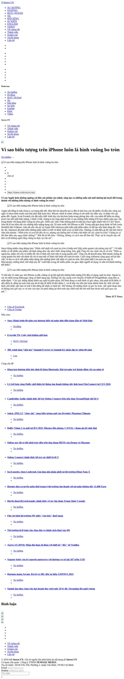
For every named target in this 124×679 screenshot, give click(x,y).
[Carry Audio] (2, 616)
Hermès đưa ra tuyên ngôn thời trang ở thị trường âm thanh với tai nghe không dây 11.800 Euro (56, 486)
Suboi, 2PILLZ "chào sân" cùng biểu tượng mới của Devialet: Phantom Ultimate (48, 413)
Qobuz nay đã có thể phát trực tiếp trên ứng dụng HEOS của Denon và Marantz (48, 442)
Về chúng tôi (13, 29)
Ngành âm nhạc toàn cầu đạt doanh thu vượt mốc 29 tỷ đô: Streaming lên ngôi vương (51, 588)
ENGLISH (12, 24)
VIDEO (11, 26)
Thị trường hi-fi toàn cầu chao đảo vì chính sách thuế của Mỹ (38, 530)
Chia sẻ (15, 307)
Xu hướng (12, 92)
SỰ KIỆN (12, 21)
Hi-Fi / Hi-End (14, 97)
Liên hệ (11, 40)
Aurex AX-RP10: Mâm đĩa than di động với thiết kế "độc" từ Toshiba (43, 545)
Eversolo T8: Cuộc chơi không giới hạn (27, 335)
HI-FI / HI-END (15, 13)
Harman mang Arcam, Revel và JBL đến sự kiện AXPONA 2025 (40, 574)
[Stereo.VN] (7, 2)
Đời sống (11, 103)
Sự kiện (11, 105)
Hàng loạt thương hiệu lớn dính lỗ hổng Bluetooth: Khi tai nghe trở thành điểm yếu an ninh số (55, 369)
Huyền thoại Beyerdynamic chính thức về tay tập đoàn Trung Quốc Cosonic (46, 501)
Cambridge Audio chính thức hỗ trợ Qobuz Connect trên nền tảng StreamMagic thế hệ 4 (52, 398)
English (11, 108)
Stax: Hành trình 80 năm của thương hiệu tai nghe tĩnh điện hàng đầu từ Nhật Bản (49, 320)
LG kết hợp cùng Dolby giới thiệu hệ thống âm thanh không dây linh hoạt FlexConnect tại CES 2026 (59, 384)
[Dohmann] (2, 613)
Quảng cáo (12, 35)
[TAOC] (2, 622)
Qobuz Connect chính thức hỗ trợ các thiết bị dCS (33, 457)
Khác (9, 111)
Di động (11, 95)
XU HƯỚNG (14, 7)
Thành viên (12, 32)
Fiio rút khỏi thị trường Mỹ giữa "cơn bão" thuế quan (35, 515)
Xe (8, 100)
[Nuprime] (2, 619)
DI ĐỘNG (12, 10)
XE (9, 16)
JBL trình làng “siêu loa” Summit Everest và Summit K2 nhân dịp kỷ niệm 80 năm (49, 350)
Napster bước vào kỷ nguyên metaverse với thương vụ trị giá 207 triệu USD (46, 559)
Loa (15, 355)
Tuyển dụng (13, 37)
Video (10, 114)
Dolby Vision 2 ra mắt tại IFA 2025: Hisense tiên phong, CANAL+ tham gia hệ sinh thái (52, 428)
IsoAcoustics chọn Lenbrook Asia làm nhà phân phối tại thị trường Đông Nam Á (48, 472)
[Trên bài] (2, 142)
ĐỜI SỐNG (13, 18)
